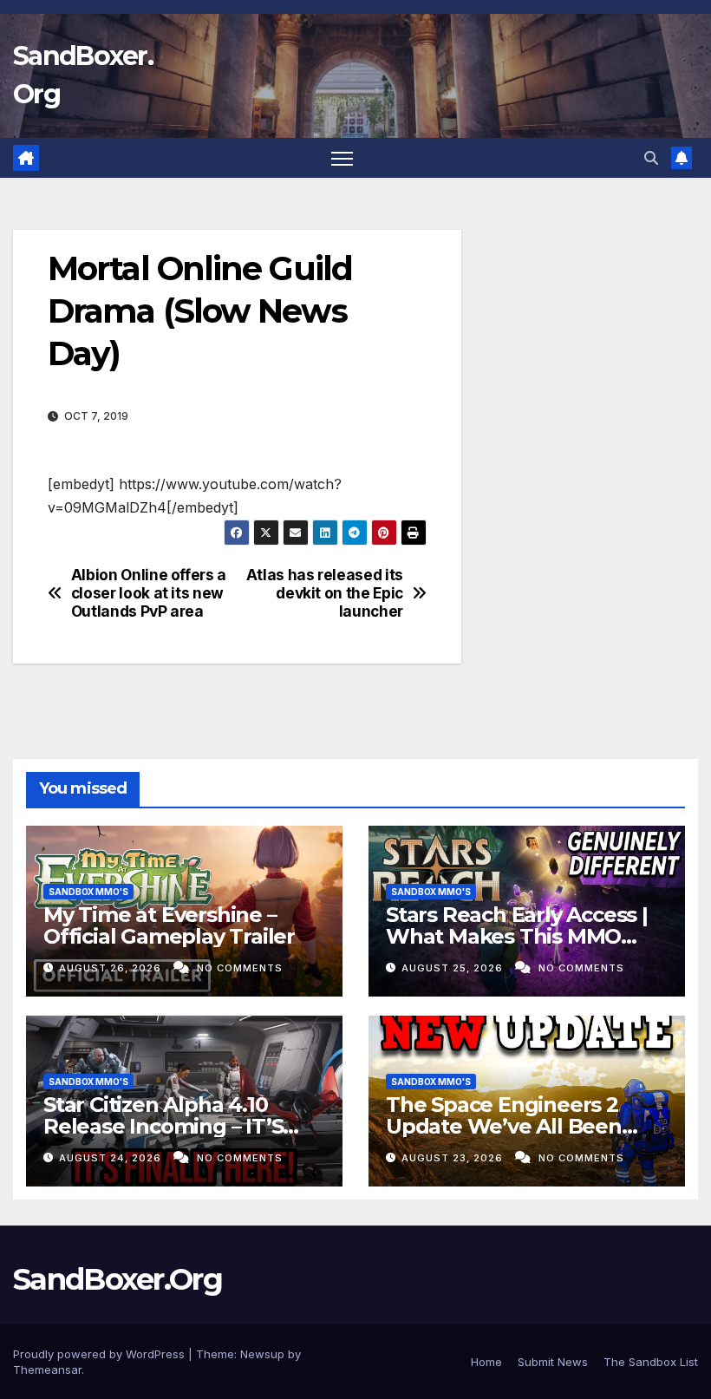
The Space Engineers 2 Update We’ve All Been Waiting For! (504, 1126)
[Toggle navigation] (342, 158)
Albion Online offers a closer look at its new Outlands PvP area (148, 592)
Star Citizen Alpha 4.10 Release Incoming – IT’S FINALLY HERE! (163, 1126)
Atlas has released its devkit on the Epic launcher (324, 592)
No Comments (240, 968)
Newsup (262, 1354)
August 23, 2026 (453, 1158)
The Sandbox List (650, 1362)
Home (486, 1362)
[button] (651, 158)
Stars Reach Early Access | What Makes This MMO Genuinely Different (517, 936)
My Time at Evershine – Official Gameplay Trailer (169, 925)
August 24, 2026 (112, 1158)
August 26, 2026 (112, 968)
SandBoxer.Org (117, 1279)
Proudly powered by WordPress (100, 1354)
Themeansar (47, 1369)
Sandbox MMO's (88, 891)
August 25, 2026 (453, 968)
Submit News (553, 1362)
